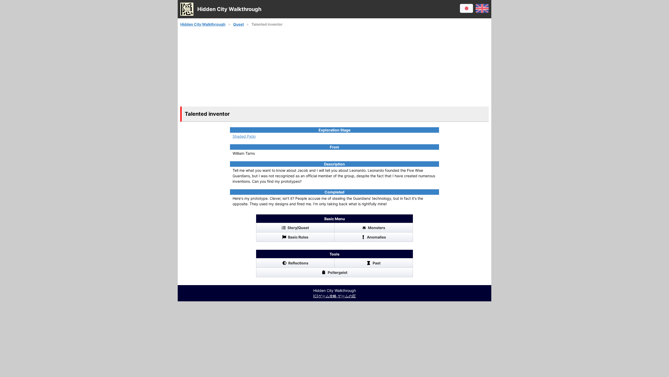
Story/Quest (298, 227)
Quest (238, 24)
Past (376, 263)
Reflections (298, 263)
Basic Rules (298, 237)
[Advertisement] (334, 66)
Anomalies (376, 237)
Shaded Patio (244, 136)
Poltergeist (337, 272)
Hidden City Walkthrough (203, 24)
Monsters (376, 227)
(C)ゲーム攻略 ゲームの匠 (334, 296)
